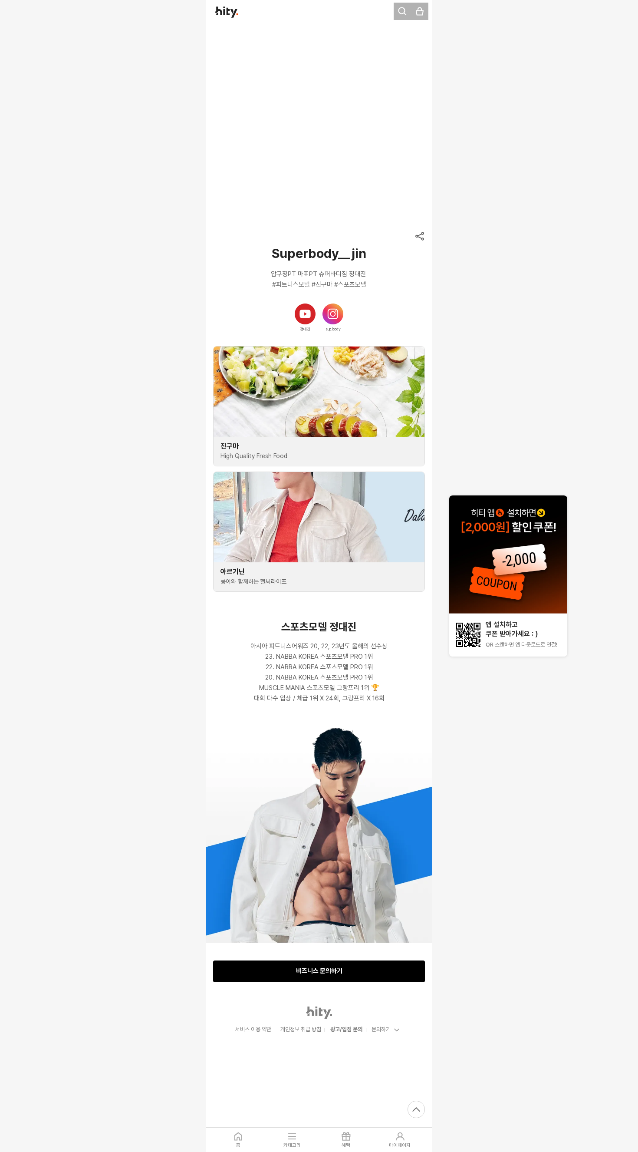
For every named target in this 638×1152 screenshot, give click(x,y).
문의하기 (381, 1029)
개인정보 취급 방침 (300, 1029)
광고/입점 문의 (346, 1029)
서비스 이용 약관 (253, 1029)
